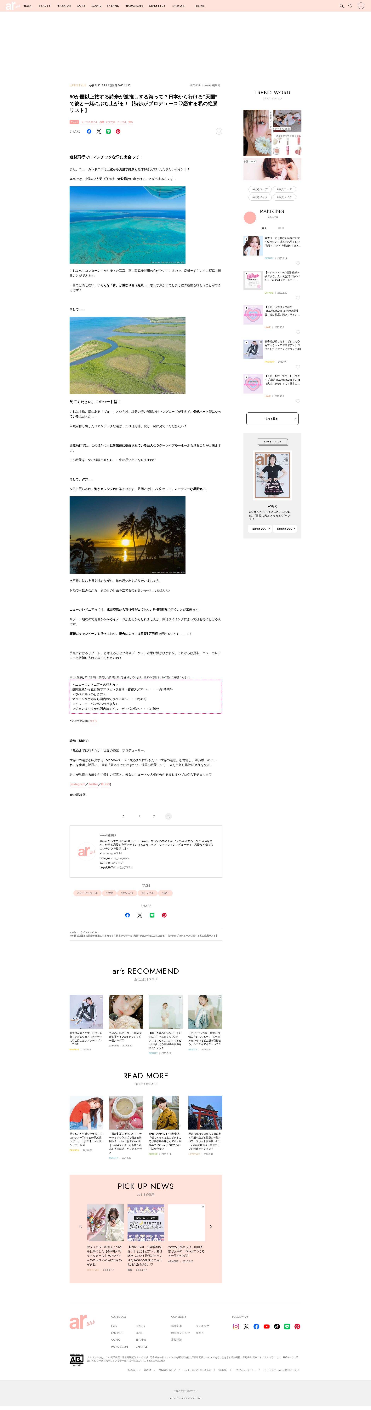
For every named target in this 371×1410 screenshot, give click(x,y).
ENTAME (113, 5)
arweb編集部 (212, 85)
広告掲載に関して (167, 1370)
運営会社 (132, 1370)
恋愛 (102, 122)
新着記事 (176, 1326)
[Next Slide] (210, 1226)
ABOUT (147, 1370)
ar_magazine (122, 858)
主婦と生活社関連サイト (185, 1391)
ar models (178, 5)
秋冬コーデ (261, 189)
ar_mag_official (112, 853)
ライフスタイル (89, 122)
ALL (264, 228)
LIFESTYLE (157, 5)
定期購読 (176, 1340)
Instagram (78, 784)
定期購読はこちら (284, 529)
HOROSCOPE (135, 5)
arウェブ (117, 862)
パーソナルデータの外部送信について (281, 1370)
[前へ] (123, 816)
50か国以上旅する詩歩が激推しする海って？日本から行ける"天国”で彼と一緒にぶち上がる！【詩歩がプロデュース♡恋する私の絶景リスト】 (144, 935)
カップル (122, 122)
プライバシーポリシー (245, 1370)
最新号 (200, 1333)
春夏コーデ (285, 189)
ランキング (202, 1326)
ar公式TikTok (125, 867)
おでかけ (110, 122)
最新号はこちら (259, 529)
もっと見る (271, 418)
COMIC (97, 5)
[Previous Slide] (80, 1226)
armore (200, 5)
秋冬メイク (261, 197)
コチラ (93, 721)
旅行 (130, 122)
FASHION (64, 5)
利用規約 (223, 1370)
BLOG (105, 784)
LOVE (81, 5)
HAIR (27, 5)
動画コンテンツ (180, 1333)
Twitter (93, 784)
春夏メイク (285, 197)
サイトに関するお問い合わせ (197, 1370)
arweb (73, 932)
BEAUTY (45, 5)
